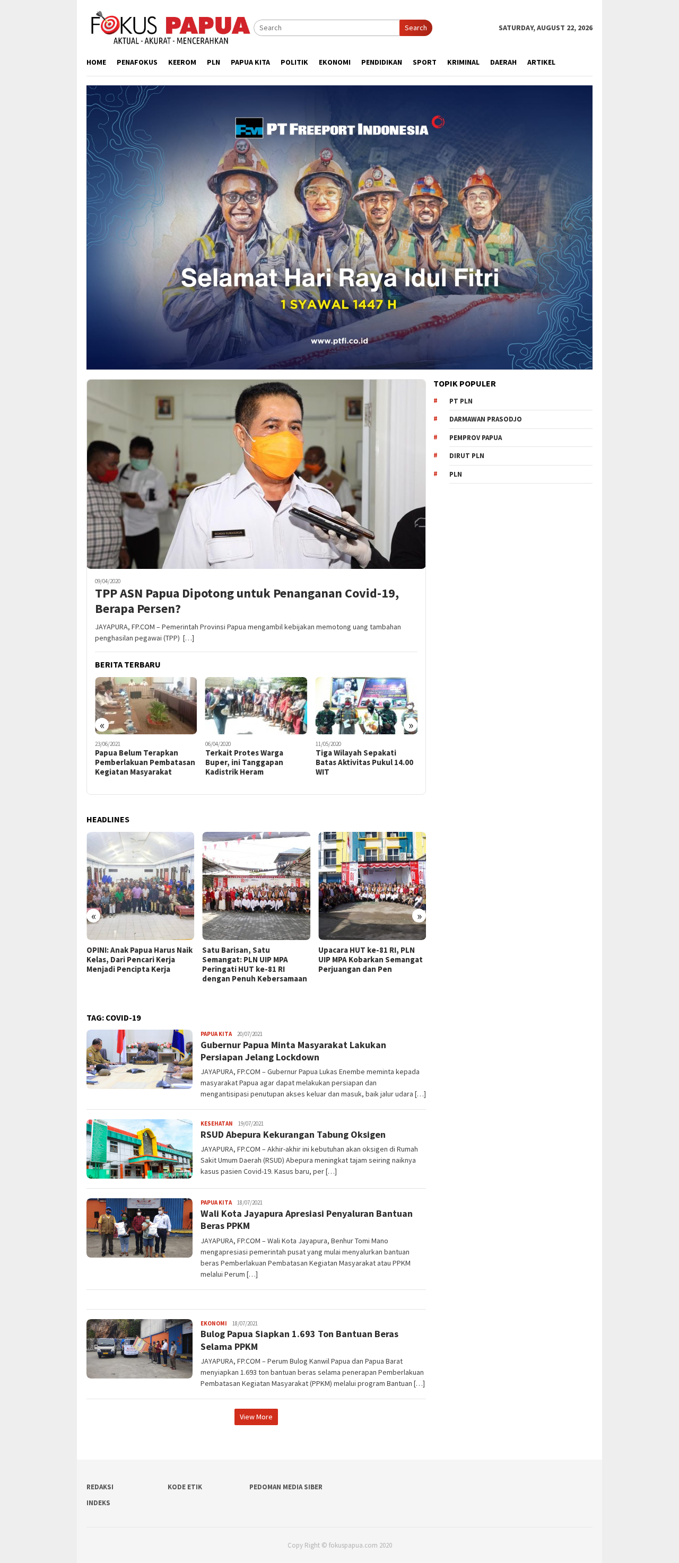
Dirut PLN (466, 455)
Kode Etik (185, 1486)
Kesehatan (217, 1123)
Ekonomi (214, 1323)
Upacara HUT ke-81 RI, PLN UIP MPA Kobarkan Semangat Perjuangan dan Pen (254, 959)
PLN (455, 474)
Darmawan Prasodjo (485, 419)
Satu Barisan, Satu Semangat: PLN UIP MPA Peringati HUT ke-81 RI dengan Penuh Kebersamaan (138, 964)
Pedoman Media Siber (286, 1486)
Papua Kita (216, 1034)
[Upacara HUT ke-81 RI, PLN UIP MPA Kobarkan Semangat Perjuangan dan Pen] (256, 885)
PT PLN (461, 401)
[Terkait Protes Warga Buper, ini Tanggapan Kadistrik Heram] (146, 705)
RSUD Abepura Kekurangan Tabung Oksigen (293, 1134)
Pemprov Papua (475, 437)
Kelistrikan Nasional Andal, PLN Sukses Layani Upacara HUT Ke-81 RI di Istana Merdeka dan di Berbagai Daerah (367, 969)
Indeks (98, 1502)
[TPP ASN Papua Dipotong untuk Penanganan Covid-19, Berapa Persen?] (256, 474)
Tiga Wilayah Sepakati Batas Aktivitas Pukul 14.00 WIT (254, 762)
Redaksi (100, 1486)
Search (416, 27)
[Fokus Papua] (170, 27)
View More (256, 1416)
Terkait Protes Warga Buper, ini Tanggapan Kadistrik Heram (134, 762)
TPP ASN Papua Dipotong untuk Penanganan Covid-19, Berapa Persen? (247, 601)
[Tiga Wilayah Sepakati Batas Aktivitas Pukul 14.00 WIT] (256, 705)
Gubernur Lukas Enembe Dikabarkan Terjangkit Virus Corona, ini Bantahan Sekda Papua (366, 767)
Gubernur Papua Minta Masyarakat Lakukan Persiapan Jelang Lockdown (293, 1051)
